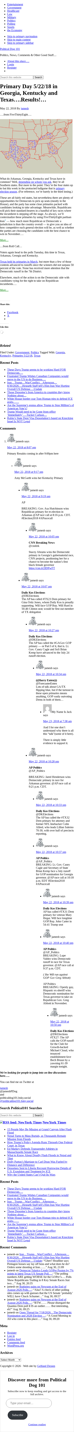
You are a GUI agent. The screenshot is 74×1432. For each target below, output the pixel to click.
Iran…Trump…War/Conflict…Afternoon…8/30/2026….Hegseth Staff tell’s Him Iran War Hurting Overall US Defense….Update (38, 386)
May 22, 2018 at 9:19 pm (36, 496)
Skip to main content (19, 39)
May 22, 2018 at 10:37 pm (51, 852)
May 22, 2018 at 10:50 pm (59, 1023)
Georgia (60, 352)
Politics (35, 352)
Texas (37, 355)
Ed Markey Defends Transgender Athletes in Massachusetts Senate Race (32, 1150)
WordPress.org (15, 1345)
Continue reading (37, 1424)
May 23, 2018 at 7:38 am (57, 721)
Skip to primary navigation (22, 36)
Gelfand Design (46, 1366)
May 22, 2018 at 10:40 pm (58, 942)
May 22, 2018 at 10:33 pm (51, 804)
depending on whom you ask (34, 181)
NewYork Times (54, 1122)
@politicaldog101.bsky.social (16, 1101)
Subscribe (17, 1415)
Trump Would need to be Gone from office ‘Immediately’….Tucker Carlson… (31, 413)
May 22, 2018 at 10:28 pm (44, 761)
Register (12, 1332)
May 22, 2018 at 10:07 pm (37, 586)
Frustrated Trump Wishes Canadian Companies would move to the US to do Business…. (37, 378)
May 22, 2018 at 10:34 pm (51, 674)
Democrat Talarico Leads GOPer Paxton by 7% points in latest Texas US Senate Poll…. (40, 1272)
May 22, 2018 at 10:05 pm (44, 536)
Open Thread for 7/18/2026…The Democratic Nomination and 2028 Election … (39, 1314)
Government (22, 352)
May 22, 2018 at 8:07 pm (21, 447)
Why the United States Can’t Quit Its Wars (31, 1174)
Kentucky (5, 355)
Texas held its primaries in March (19, 261)
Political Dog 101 (10, 48)
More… (4, 240)
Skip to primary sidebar (20, 42)
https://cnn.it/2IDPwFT (42, 568)
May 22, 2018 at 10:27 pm (44, 630)
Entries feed (14, 1339)
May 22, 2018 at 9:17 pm (28, 471)
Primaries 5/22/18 (22, 355)
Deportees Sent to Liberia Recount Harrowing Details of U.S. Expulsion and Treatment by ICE (39, 1170)
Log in (11, 1336)
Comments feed (16, 1342)
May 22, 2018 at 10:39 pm (58, 902)
